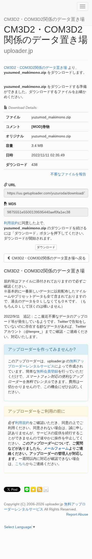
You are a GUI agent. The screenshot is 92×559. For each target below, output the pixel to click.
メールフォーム (56, 448)
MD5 (11, 204)
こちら (20, 464)
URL (11, 185)
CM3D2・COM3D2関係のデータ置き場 (44, 19)
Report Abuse (77, 514)
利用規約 (11, 223)
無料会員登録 (47, 371)
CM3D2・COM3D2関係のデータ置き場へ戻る (48, 258)
